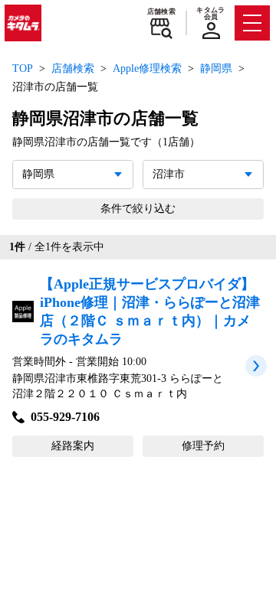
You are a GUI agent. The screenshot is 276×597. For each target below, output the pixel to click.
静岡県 (216, 68)
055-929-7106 (65, 416)
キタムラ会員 (210, 13)
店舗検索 (161, 11)
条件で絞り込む (138, 208)
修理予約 (203, 446)
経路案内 (72, 446)
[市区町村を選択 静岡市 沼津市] (203, 174)
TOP (22, 68)
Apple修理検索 (147, 68)
